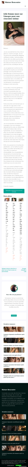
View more (21, 463)
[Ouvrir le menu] (25, 6)
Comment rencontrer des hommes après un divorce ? (14, 365)
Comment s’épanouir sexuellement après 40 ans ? (14, 335)
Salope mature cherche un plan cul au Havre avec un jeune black (9, 270)
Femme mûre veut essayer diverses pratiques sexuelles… (21, 219)
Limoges (14, 315)
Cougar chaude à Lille (23, 270)
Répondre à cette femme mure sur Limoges (14, 191)
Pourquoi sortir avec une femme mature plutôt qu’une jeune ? (14, 376)
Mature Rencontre (12, 2)
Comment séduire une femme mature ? (13, 345)
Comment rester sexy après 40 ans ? (13, 355)
